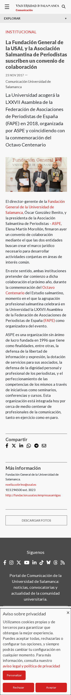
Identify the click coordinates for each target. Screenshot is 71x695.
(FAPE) (49, 320)
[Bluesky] (48, 562)
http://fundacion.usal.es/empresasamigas (33, 495)
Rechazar (18, 687)
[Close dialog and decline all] (68, 610)
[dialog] (35, 651)
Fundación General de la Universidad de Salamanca (35, 207)
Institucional (21, 31)
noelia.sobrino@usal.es (21, 484)
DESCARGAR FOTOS (36, 520)
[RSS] (63, 562)
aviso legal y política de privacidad (31, 666)
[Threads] (55, 562)
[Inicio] (37, 8)
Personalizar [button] (14, 675)
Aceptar (51, 687)
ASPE (56, 223)
